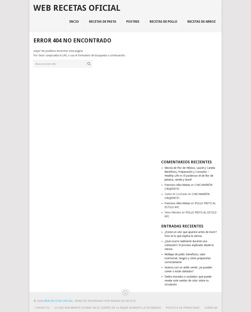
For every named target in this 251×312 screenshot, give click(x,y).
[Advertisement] (189, 95)
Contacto (42, 307)
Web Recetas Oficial (76, 8)
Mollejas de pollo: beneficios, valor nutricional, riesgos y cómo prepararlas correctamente (188, 258)
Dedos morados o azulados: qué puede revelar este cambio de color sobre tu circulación (188, 280)
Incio (74, 21)
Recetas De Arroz (201, 21)
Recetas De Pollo (163, 21)
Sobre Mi (211, 307)
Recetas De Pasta (102, 21)
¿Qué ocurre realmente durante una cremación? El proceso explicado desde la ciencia (189, 245)
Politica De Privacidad (183, 307)
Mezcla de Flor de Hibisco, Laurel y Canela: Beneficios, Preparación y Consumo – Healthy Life (190, 171)
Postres (132, 21)
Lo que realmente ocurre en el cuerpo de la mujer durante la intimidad (107, 307)
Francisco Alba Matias (177, 184)
